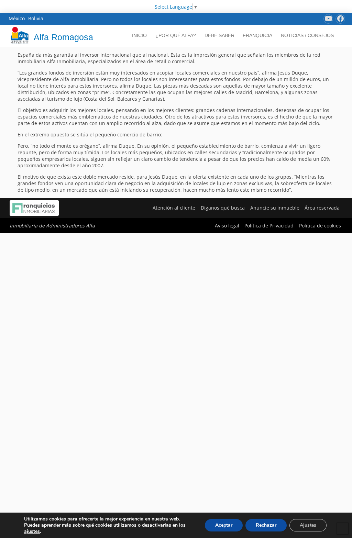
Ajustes (308, 525)
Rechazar (266, 525)
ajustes (32, 531)
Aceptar (223, 525)
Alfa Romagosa (63, 37)
